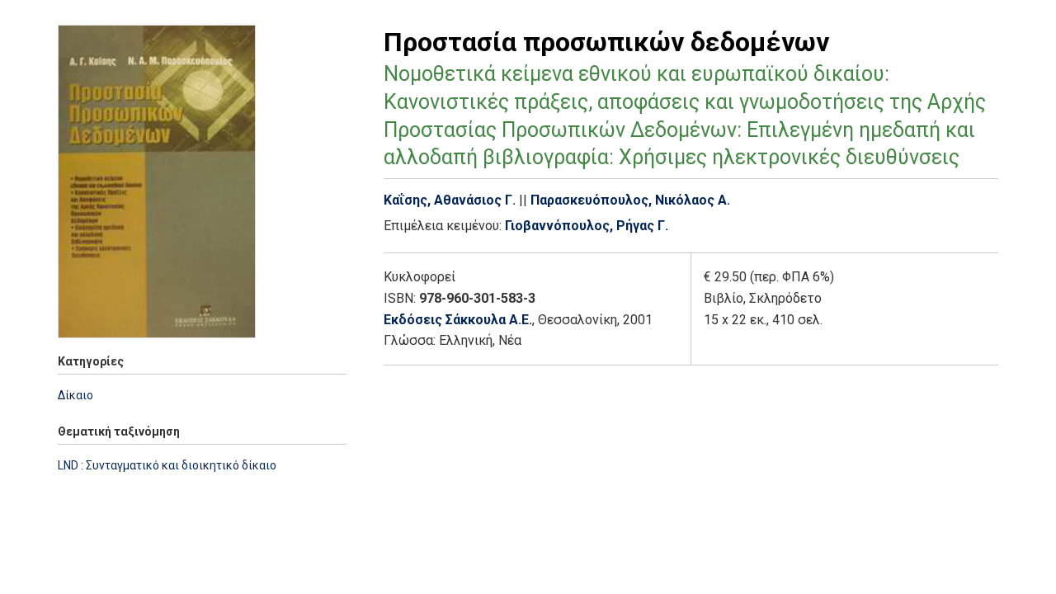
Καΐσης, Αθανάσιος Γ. (450, 200)
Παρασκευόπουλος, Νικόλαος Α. (630, 200)
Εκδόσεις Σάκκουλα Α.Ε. (458, 320)
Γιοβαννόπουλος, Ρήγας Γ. (586, 225)
